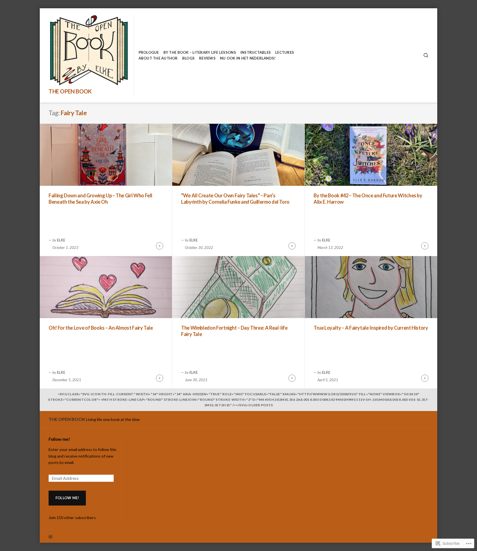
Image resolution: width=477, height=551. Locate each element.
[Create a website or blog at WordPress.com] (144, 536)
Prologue (149, 52)
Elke (61, 240)
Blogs (188, 58)
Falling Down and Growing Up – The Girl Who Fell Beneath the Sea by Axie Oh (100, 198)
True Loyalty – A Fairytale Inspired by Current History (371, 328)
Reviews (207, 58)
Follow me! (59, 439)
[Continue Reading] (159, 245)
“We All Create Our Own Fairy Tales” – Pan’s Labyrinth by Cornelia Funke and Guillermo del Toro (235, 198)
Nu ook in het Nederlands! (248, 58)
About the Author (158, 58)
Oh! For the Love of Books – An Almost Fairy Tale (101, 328)
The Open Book (70, 91)
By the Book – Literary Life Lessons (199, 52)
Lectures (284, 52)
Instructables (255, 52)
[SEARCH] (425, 55)
